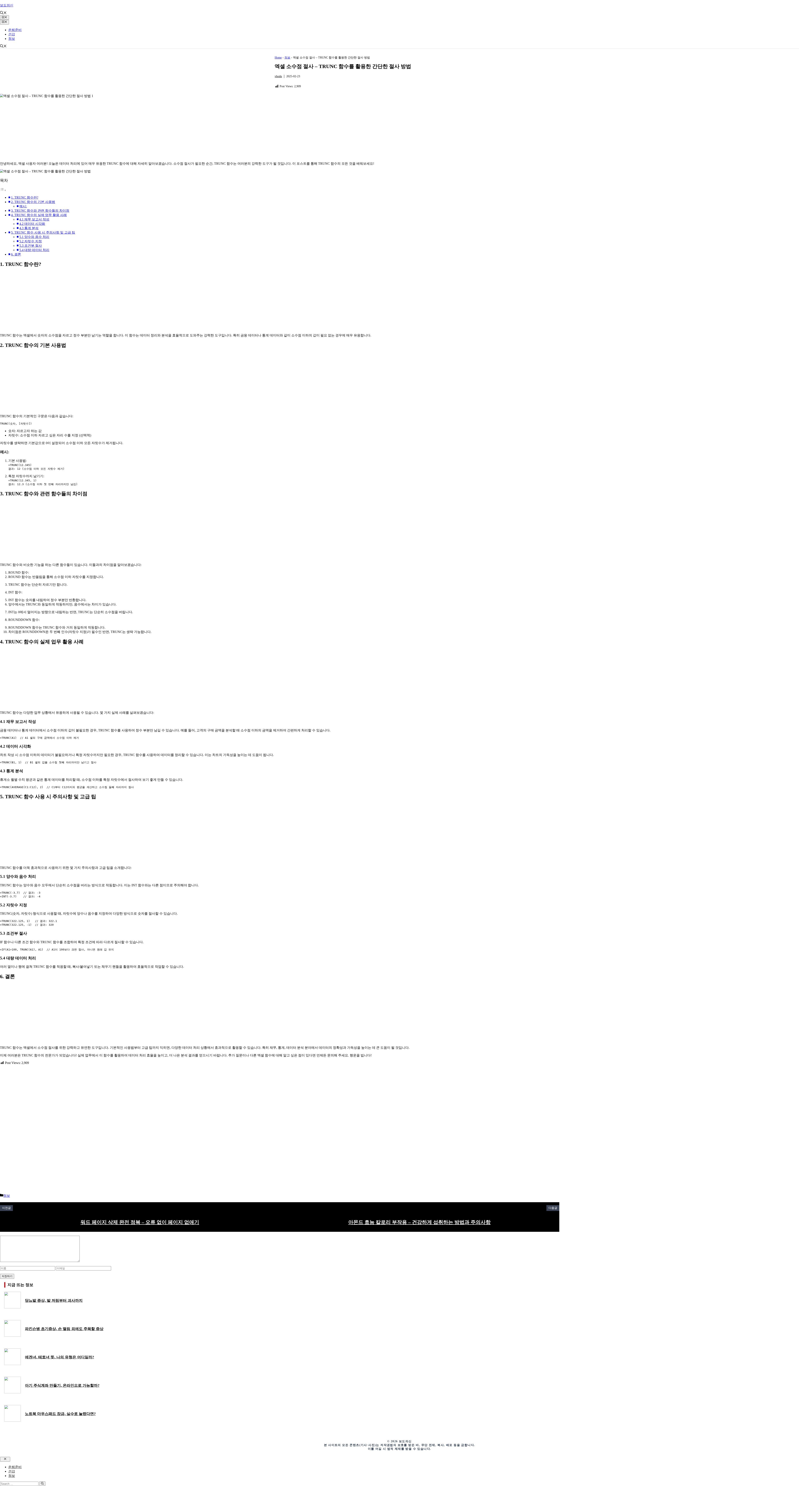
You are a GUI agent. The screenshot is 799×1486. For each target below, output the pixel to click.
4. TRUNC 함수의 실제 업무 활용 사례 (39, 215)
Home (278, 57)
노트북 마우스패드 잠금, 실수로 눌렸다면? (60, 1414)
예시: (23, 206)
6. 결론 (16, 254)
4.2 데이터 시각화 (32, 223)
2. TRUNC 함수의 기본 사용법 (33, 202)
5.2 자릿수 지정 (30, 241)
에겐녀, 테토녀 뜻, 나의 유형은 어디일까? (59, 1357)
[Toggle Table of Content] (3, 190)
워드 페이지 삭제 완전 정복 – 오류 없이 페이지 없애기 (140, 1222)
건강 (11, 34)
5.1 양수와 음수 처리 (34, 237)
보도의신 (6, 5)
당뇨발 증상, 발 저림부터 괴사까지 (54, 1300)
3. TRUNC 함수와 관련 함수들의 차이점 (40, 210)
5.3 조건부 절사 (30, 245)
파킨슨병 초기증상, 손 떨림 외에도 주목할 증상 (64, 1329)
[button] (3, 13)
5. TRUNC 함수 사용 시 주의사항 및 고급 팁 (43, 232)
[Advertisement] (125, 129)
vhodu (278, 76)
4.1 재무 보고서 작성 (34, 219)
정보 (11, 38)
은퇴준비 (15, 30)
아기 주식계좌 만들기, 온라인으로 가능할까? (62, 1385)
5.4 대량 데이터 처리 (34, 250)
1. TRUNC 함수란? (24, 197)
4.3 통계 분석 (28, 228)
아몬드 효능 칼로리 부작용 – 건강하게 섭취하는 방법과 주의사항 (419, 1222)
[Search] (42, 1483)
